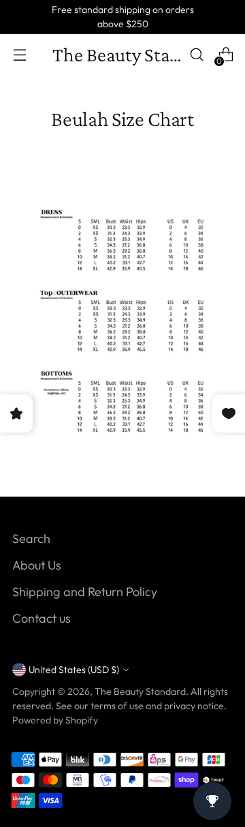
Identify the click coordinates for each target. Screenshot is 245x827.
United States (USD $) (74, 670)
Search (31, 538)
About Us (36, 565)
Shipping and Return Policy (84, 591)
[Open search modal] (196, 55)
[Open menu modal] (19, 55)
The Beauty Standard (140, 691)
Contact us (41, 618)
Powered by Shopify (55, 720)
